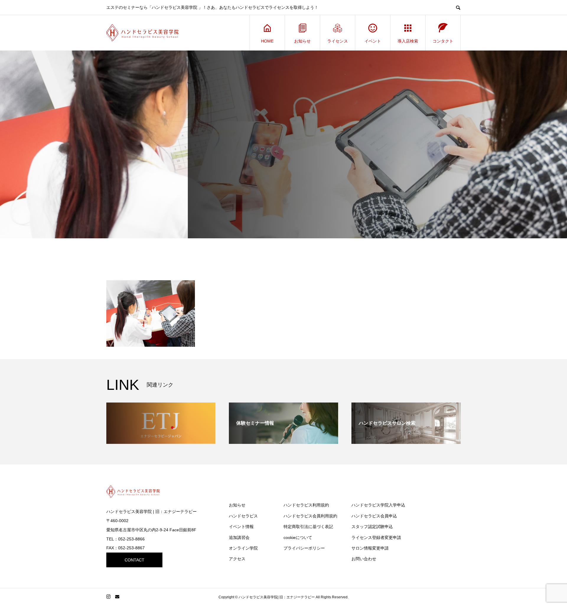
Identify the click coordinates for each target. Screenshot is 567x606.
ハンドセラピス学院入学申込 (378, 505)
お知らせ (302, 41)
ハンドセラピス (243, 516)
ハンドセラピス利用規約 (306, 505)
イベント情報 (241, 526)
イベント (372, 41)
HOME (267, 41)
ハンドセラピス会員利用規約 (310, 516)
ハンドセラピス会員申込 (374, 516)
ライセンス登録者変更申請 (376, 537)
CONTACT (134, 560)
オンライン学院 (243, 548)
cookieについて (298, 537)
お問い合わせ (363, 558)
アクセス (237, 558)
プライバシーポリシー (304, 548)
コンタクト (443, 41)
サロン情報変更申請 (370, 548)
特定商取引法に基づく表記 (308, 526)
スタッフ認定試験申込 (372, 526)
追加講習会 (239, 537)
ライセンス (337, 41)
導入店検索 (407, 41)
